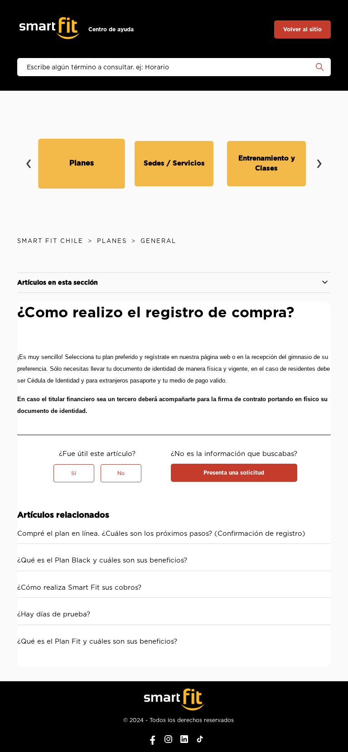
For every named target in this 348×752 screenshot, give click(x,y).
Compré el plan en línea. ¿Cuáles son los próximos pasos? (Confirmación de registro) (161, 533)
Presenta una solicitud (233, 472)
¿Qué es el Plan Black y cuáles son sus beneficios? (102, 560)
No (121, 473)
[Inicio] (49, 30)
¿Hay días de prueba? (53, 614)
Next (319, 157)
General (158, 241)
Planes (112, 241)
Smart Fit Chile (50, 241)
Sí (73, 473)
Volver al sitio (302, 29)
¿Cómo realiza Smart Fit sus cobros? (79, 587)
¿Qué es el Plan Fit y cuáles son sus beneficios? (97, 641)
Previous (28, 157)
